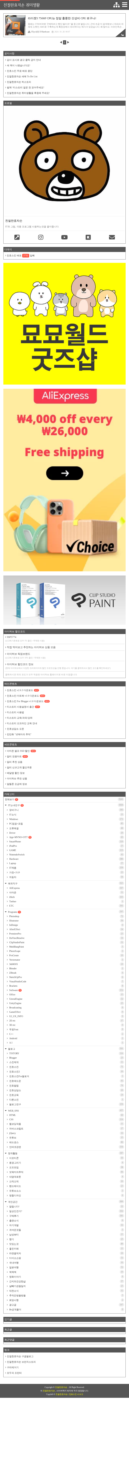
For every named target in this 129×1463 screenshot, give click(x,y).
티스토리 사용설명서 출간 (23, 707)
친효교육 (66, 1095)
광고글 (66, 1304)
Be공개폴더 (66, 1309)
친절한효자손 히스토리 (19, 82)
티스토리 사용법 (15, 712)
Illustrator (66, 920)
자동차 (66, 877)
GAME (66, 850)
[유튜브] (64, 237)
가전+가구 (66, 872)
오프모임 (66, 1167)
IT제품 (66, 867)
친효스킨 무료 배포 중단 (19, 71)
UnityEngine (66, 1003)
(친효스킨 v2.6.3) (76, 1394)
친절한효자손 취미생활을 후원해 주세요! (28, 93)
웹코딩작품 (66, 1124)
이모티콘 (66, 1158)
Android (66, 1038)
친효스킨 (66, 1067)
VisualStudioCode (66, 981)
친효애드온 (66, 1081)
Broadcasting (66, 1007)
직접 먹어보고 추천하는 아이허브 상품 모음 (31, 647)
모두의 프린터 (14, 1373)
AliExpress (66, 888)
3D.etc (66, 1025)
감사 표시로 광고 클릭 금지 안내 (24, 60)
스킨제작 (66, 1062)
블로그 (65, 1048)
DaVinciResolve (66, 938)
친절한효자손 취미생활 (21, 5)
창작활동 (65, 1153)
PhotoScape (66, 951)
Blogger (66, 1058)
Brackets (66, 986)
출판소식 (66, 1220)
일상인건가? (66, 1211)
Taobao (66, 901)
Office (66, 994)
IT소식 (66, 814)
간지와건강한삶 (66, 1281)
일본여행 (66, 1267)
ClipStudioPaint (66, 942)
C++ (66, 1034)
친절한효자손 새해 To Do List (22, 76)
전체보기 (64, 799)
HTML (66, 1115)
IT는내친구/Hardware (40, 32)
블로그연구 (66, 1104)
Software (66, 990)
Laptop (66, 863)
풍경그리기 (66, 1162)
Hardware (66, 859)
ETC (66, 906)
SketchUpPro (66, 977)
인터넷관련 (66, 1147)
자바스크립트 (66, 1128)
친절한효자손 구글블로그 (20, 1356)
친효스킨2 (66, 1071)
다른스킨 (66, 1099)
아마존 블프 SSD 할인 (21, 751)
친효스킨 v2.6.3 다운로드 (22, 690)
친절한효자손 (61, 1387)
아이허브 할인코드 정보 (58, 666)
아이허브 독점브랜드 (25, 656)
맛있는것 (66, 1244)
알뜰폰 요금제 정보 (17, 784)
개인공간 (65, 1201)
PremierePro (66, 933)
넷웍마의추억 (66, 1172)
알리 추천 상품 (14, 762)
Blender (66, 968)
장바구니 (66, 810)
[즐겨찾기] (17, 237)
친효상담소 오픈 (15, 729)
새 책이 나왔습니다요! (18, 65)
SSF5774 (25, 639)
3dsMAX (66, 964)
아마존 (66, 892)
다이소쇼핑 (66, 1258)
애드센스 (66, 1142)
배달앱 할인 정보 (16, 773)
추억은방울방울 (66, 1295)
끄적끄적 (66, 1181)
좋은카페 (66, 1248)
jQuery (66, 1133)
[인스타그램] (41, 237)
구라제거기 (13, 1367)
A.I (66, 1042)
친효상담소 (66, 1090)
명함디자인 (66, 1195)
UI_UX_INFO (66, 1016)
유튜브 (66, 1137)
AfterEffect (66, 929)
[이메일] (112, 237)
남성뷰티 (66, 1234)
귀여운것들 (66, 1230)
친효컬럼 (66, 1085)
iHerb (66, 897)
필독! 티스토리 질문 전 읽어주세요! (25, 87)
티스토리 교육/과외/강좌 (19, 718)
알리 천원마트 (17, 756)
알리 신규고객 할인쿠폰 (19, 767)
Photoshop (66, 916)
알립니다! (66, 1206)
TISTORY (66, 1053)
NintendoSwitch (66, 854)
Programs (65, 911)
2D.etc (66, 1020)
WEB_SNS (65, 1110)
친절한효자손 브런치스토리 (21, 1362)
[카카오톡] (88, 237)
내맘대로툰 (66, 1176)
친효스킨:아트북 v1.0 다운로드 (25, 696)
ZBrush (66, 973)
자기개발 (66, 1225)
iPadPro (66, 846)
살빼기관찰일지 (66, 1286)
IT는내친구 (65, 805)
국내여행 (66, 1262)
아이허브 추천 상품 (17, 778)
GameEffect (66, 1012)
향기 (66, 1239)
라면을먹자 (66, 1253)
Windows (66, 819)
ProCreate (66, 955)
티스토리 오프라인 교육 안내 (22, 723)
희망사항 (66, 1300)
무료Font (66, 1029)
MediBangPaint (66, 947)
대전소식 (66, 1290)
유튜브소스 (66, 1190)
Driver (66, 833)
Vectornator (66, 960)
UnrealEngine (66, 999)
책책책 (66, 1272)
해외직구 (65, 883)
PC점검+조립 (66, 823)
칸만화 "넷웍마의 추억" (19, 734)
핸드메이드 (66, 1186)
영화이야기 (66, 1276)
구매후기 (66, 1216)
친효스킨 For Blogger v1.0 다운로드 (28, 701)
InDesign (66, 925)
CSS (66, 1119)
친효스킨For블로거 (66, 1076)
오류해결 (66, 828)
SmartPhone (66, 841)
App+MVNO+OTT (66, 837)
